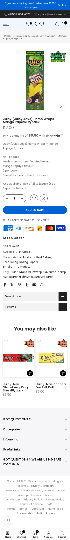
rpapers (39, 277)
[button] (35, 136)
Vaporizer (38, 509)
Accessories (25, 513)
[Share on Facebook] (4, 284)
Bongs (23, 509)
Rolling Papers (28, 262)
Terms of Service (31, 504)
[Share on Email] (34, 284)
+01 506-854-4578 (19, 14)
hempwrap (10, 277)
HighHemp (26, 277)
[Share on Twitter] (12, 284)
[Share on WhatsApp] (41, 284)
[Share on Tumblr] (27, 284)
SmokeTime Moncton (17, 267)
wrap (49, 277)
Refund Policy (55, 499)
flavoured (49, 272)
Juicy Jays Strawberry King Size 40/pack (15, 387)
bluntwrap (35, 272)
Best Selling (10, 262)
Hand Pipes (55, 509)
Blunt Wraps (19, 272)
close (63, 5)
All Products (27, 257)
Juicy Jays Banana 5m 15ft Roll (51, 386)
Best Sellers (44, 257)
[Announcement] (30, 5)
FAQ (49, 504)
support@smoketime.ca (52, 14)
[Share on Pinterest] (19, 284)
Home (7, 36)
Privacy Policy (33, 499)
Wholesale (13, 499)
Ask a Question (13, 238)
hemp (62, 272)
